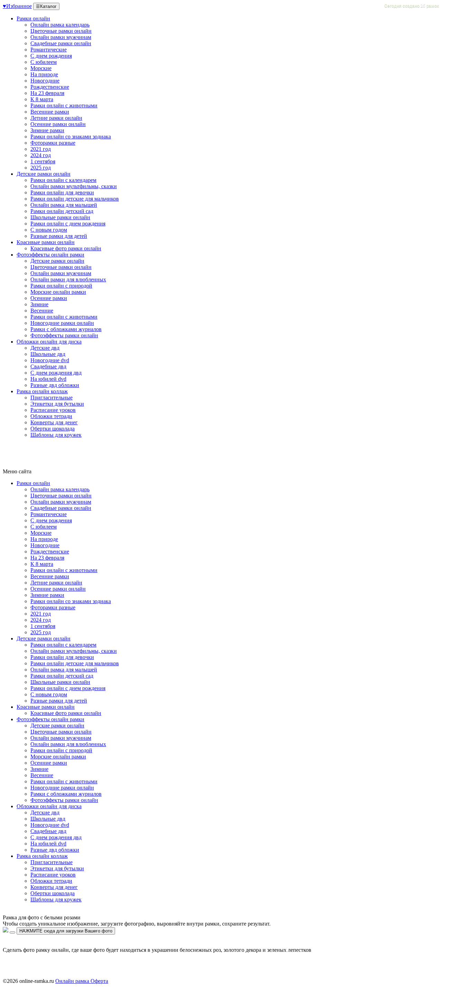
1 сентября (42, 161)
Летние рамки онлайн (56, 118)
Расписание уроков (53, 410)
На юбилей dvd (48, 379)
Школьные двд (47, 354)
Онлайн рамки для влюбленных (68, 279)
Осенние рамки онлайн (58, 124)
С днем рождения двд (56, 373)
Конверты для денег (54, 422)
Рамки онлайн (33, 18)
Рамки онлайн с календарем (63, 180)
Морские (40, 68)
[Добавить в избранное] (12, 932)
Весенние (41, 310)
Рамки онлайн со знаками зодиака (70, 136)
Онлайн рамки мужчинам (60, 37)
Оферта (98, 981)
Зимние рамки (47, 130)
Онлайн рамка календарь (59, 25)
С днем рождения (51, 56)
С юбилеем (43, 62)
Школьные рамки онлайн (60, 217)
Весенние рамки (49, 112)
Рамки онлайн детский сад (61, 211)
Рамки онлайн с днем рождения (67, 223)
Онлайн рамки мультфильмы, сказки (73, 186)
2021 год (40, 149)
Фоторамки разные (52, 143)
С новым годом (48, 230)
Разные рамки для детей (58, 236)
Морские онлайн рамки (58, 292)
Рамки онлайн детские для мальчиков (74, 199)
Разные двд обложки (54, 385)
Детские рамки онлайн (43, 174)
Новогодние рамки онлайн (62, 323)
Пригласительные (51, 397)
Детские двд (44, 348)
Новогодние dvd (49, 360)
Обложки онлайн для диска (49, 342)
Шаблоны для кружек (56, 435)
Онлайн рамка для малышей (63, 205)
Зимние (39, 304)
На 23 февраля (47, 93)
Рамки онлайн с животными (63, 105)
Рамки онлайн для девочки (62, 192)
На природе (44, 74)
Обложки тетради (51, 416)
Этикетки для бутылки (57, 404)
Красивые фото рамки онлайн (65, 248)
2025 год (40, 168)
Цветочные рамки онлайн (61, 31)
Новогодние (44, 81)
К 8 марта (41, 99)
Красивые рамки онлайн (46, 242)
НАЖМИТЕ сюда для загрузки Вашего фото (65, 930)
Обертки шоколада (52, 429)
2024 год (40, 155)
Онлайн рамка (72, 981)
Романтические (48, 49)
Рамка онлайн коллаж (42, 391)
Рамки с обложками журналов (66, 329)
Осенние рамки (48, 298)
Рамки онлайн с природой (61, 286)
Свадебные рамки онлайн (60, 43)
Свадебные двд (48, 366)
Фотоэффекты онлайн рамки (50, 255)
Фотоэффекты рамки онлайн (64, 335)
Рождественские (49, 87)
